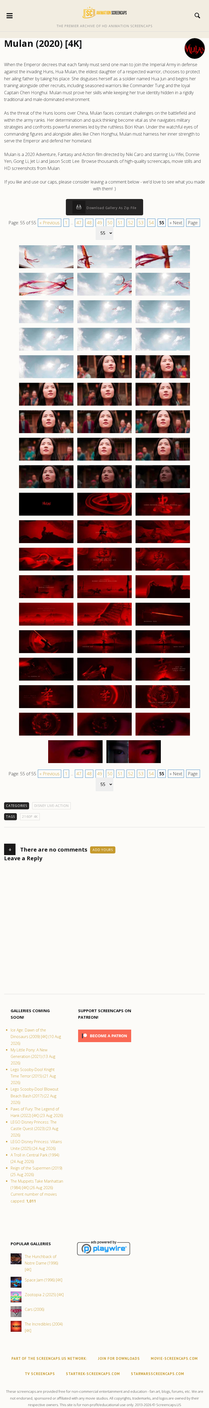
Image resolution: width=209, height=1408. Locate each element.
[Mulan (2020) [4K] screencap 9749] (104, 515)
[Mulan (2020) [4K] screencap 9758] (104, 598)
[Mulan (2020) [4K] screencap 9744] (162, 460)
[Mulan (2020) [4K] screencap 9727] (46, 323)
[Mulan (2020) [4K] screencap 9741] (162, 433)
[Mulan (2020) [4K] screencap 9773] (104, 735)
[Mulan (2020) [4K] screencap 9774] (162, 735)
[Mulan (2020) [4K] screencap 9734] (104, 378)
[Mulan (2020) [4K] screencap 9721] (46, 268)
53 (141, 223)
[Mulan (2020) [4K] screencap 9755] (104, 570)
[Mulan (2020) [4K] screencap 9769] (46, 708)
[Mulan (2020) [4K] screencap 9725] (104, 295)
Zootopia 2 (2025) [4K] (44, 1294)
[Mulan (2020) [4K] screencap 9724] (46, 295)
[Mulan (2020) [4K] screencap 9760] (46, 625)
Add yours (103, 849)
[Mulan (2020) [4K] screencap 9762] (162, 625)
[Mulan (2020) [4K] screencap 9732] (162, 350)
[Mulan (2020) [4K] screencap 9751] (46, 543)
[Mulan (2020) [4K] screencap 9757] (46, 598)
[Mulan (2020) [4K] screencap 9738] (162, 405)
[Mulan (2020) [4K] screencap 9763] (46, 653)
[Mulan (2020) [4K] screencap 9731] (104, 350)
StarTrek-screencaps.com (93, 1374)
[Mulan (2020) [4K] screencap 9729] (162, 323)
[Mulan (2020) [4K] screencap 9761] (104, 625)
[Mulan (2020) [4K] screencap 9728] (104, 323)
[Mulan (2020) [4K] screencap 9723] (162, 268)
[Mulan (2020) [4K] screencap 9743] (104, 460)
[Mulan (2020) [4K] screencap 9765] (162, 653)
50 (109, 223)
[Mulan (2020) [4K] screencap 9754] (46, 570)
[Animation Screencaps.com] (104, 12)
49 (99, 223)
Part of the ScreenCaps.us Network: (49, 1358)
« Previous (49, 223)
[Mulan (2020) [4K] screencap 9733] (46, 378)
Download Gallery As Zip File (111, 208)
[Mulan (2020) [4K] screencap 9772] (46, 735)
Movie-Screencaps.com (174, 1358)
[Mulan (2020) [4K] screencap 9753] (162, 543)
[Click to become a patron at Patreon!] (104, 1043)
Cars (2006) (34, 1309)
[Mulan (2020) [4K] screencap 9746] (104, 488)
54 (151, 223)
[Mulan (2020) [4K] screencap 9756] (162, 570)
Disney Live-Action (51, 805)
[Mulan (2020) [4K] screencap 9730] (46, 350)
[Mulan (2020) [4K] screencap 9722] (104, 268)
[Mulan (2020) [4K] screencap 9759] (162, 598)
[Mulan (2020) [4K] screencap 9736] (46, 405)
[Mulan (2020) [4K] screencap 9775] (75, 763)
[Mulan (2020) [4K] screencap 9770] (104, 708)
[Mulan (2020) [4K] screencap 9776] (133, 763)
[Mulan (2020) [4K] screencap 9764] (104, 653)
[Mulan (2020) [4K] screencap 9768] (162, 680)
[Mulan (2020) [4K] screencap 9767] (104, 680)
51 (120, 223)
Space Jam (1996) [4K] (43, 1279)
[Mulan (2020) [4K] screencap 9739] (46, 433)
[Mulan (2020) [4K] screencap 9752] (104, 543)
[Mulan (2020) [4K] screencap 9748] (46, 515)
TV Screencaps (40, 1374)
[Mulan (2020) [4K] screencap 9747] (162, 488)
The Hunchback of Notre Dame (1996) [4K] (41, 1263)
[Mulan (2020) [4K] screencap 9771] (162, 708)
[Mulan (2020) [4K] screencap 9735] (162, 378)
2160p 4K (30, 816)
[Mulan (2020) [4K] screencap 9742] (46, 460)
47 (78, 223)
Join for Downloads (119, 1358)
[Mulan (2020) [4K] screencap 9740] (104, 433)
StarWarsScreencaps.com (157, 1374)
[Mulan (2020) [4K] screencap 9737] (104, 405)
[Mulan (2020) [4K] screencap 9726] (162, 295)
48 (89, 223)
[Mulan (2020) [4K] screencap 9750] (162, 515)
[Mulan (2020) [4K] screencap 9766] (46, 680)
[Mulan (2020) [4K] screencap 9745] (46, 488)
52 (130, 223)
